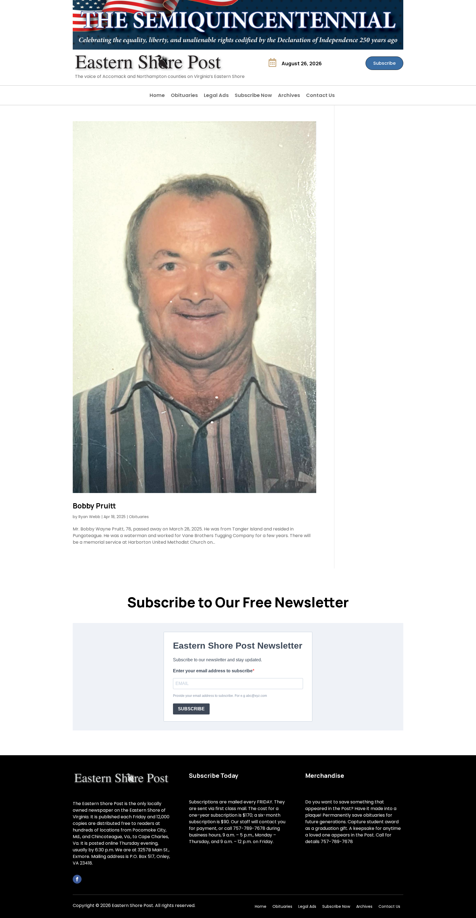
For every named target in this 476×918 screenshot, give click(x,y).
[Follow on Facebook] (77, 879)
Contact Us (320, 96)
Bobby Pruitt (94, 506)
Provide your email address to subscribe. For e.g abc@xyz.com (220, 696)
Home (157, 96)
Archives (289, 96)
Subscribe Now (253, 96)
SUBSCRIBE (191, 708)
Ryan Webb (89, 516)
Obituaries (184, 96)
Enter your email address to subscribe (213, 670)
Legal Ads (216, 96)
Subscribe (384, 63)
